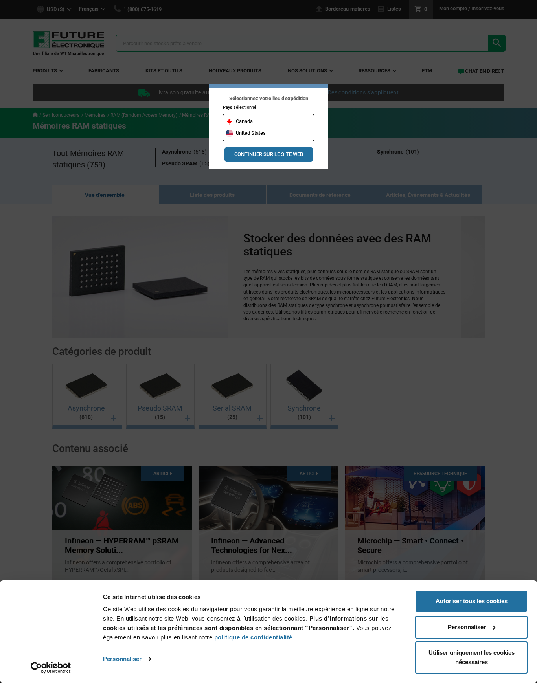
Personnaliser (122, 658)
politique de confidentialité (253, 637)
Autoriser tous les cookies (472, 601)
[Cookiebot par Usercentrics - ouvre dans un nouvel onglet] (51, 668)
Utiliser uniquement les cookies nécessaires (471, 657)
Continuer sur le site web (268, 154)
